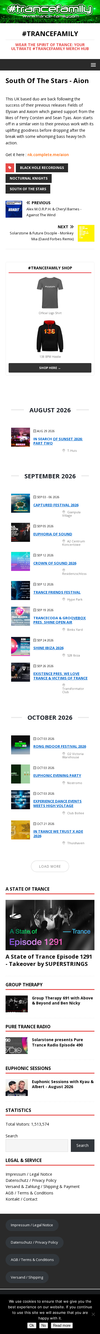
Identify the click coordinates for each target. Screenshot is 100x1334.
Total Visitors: (18, 1124)
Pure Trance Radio (28, 1027)
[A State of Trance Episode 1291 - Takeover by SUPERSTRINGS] (50, 946)
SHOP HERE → (50, 368)
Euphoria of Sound (52, 534)
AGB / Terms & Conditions (29, 1193)
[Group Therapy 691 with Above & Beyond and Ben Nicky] (17, 1008)
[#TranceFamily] (50, 20)
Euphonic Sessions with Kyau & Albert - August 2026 (63, 1084)
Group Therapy (24, 985)
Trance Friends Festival (57, 592)
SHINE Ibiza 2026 (48, 647)
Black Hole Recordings (42, 167)
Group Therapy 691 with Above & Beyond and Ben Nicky (62, 1000)
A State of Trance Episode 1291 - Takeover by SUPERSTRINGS (49, 960)
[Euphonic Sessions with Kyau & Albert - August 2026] (17, 1092)
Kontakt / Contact (22, 1199)
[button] (92, 64)
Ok (31, 1325)
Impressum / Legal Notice (29, 1174)
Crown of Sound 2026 (54, 563)
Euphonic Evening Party (57, 775)
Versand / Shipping (27, 1277)
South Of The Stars (28, 189)
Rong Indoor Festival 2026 (59, 746)
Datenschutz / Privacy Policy (31, 1180)
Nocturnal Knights (29, 178)
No (43, 1325)
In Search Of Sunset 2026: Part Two (58, 441)
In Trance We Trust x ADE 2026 (58, 833)
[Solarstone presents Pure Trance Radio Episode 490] (17, 1050)
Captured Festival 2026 (55, 504)
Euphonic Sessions (28, 1068)
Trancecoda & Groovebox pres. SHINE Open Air (59, 620)
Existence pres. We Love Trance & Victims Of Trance (60, 676)
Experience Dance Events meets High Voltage (57, 803)
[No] (93, 1314)
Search (12, 1135)
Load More (50, 866)
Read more (62, 1325)
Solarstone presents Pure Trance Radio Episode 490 (57, 1042)
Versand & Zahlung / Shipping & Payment (43, 1186)
